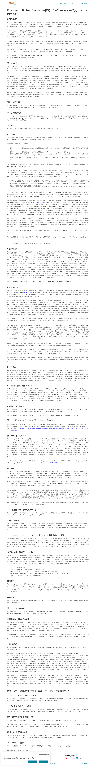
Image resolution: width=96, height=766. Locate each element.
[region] (25, 758)
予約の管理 (71, 3)
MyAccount (85, 3)
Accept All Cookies (43, 762)
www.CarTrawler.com (42, 202)
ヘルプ (78, 3)
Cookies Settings (6, 761)
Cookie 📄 (33, 758)
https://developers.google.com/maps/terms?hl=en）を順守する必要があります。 (42, 463)
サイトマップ (61, 763)
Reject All (33, 762)
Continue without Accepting (44, 754)
